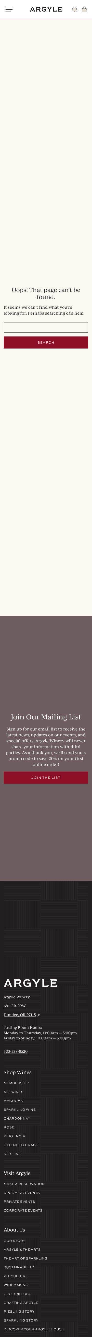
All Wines (14, 1092)
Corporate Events (23, 1210)
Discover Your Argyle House (34, 1329)
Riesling (12, 1154)
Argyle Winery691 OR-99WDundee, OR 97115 (22, 1005)
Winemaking (16, 1285)
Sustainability (19, 1267)
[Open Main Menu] (9, 9)
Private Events (19, 1202)
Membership (16, 1083)
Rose (9, 1127)
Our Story (14, 1241)
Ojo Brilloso (18, 1294)
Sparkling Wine (20, 1110)
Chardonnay (17, 1118)
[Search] (75, 9)
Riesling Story (19, 1311)
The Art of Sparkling (25, 1258)
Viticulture (16, 1276)
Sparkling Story (21, 1320)
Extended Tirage (21, 1145)
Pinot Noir (15, 1136)
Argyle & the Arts (22, 1249)
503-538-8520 (16, 1051)
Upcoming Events (22, 1193)
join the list (46, 777)
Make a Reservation (24, 1184)
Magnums (13, 1101)
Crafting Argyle (21, 1303)
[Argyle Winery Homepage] (46, 9)
